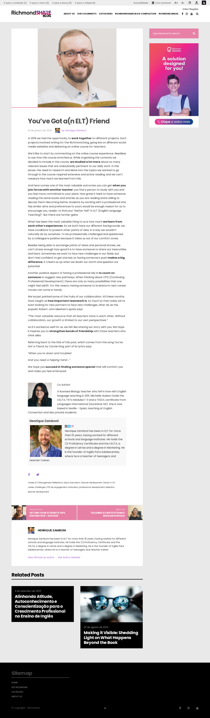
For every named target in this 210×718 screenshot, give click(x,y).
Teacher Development (91, 482)
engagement (60, 487)
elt (52, 487)
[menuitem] (39, 3)
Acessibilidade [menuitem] (141, 2)
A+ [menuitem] (176, 3)
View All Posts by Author (41, 557)
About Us (16, 696)
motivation (73, 487)
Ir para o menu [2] (39, 2)
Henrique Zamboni (44, 421)
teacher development (38, 491)
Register (194, 9)
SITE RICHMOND (19, 687)
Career (31, 482)
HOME (14, 682)
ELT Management (43, 482)
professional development (92, 487)
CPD (48, 487)
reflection (110, 487)
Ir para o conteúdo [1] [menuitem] (15, 2)
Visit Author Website (69, 557)
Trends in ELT (109, 482)
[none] (189, 3)
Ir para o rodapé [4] (85, 2)
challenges (40, 487)
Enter (185, 9)
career (31, 487)
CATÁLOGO (17, 691)
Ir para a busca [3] (61, 2)
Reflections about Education (66, 482)
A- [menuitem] (182, 3)
